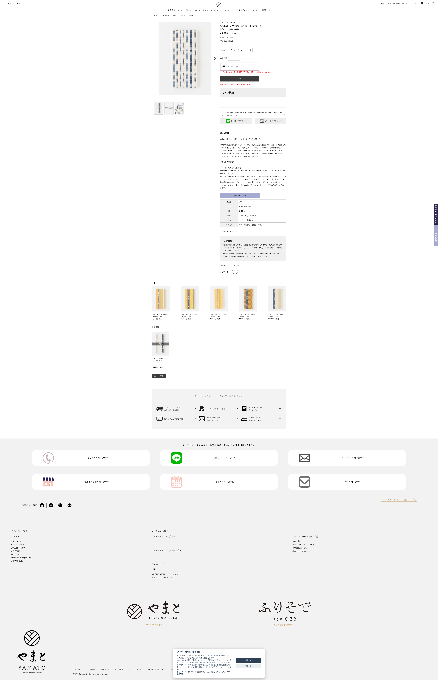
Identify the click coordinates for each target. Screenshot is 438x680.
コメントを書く (159, 376)
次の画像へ (214, 58)
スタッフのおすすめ (211, 10)
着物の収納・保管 (299, 548)
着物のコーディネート (301, 551)
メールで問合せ (273, 121)
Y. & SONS (15, 551)
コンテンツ (198, 10)
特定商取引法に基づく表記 (156, 669)
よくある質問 (119, 669)
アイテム (179, 10)
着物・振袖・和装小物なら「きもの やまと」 (219, 5)
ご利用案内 (264, 10)
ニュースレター (78, 669)
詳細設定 (180, 674)
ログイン (413, 3)
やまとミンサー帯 (187, 15)
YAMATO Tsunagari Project (22, 558)
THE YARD (15, 554)
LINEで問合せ (238, 121)
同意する (248, 660)
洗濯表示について (227, 231)
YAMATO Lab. (17, 561)
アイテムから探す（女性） (167, 15)
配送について (226, 265)
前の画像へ (155, 58)
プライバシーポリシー (135, 669)
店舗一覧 (404, 3)
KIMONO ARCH (17, 544)
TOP (153, 15)
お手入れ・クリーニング (249, 10)
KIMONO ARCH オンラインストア (166, 574)
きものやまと (16, 541)
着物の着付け (297, 541)
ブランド (188, 10)
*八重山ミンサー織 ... (159, 358)
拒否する (248, 666)
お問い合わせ (105, 669)
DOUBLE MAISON (18, 548)
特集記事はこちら (240, 195)
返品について (240, 265)
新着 (171, 10)
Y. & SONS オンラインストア (164, 577)
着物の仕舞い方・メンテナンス (305, 544)
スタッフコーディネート (230, 10)
